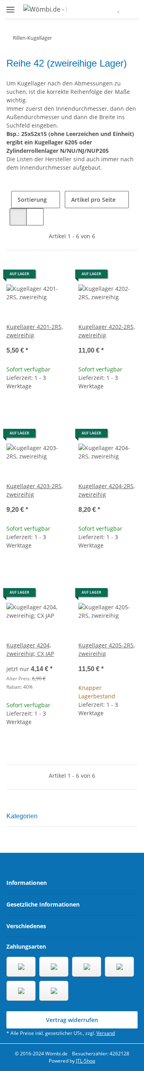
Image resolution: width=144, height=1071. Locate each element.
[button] (94, 9)
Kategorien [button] (22, 816)
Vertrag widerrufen (72, 1020)
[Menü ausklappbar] (10, 6)
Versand (105, 1033)
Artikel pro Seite (93, 199)
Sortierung (32, 199)
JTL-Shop (85, 1060)
